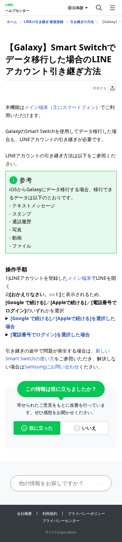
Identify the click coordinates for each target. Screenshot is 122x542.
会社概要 (24, 513)
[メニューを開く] (112, 8)
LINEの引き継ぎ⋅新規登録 (43, 21)
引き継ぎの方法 (82, 21)
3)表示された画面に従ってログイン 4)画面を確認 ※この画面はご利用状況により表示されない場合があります (60, 323)
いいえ (89, 428)
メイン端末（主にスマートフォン (60, 107)
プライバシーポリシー (86, 513)
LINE (9, 4)
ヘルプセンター (17, 10)
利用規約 (49, 513)
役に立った (41, 428)
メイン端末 (79, 278)
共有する (99, 88)
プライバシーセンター (61, 520)
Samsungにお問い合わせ (51, 366)
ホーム (12, 21)
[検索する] (99, 8)
